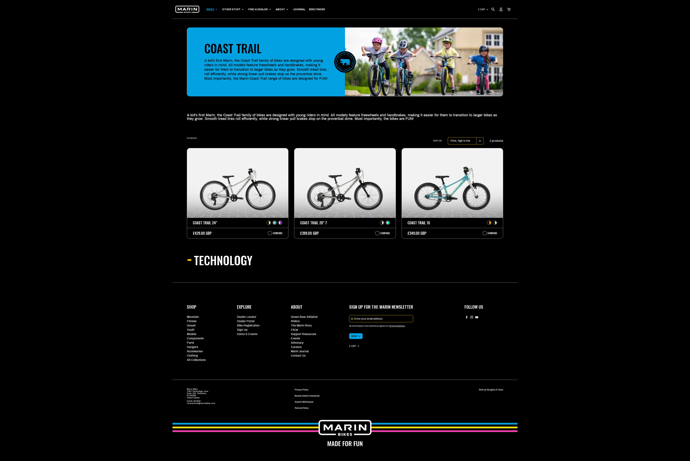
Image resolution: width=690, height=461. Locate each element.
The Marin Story (301, 325)
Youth (190, 329)
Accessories (195, 351)
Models (191, 334)
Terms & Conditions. (397, 326)
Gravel (191, 325)
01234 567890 (194, 401)
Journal (299, 9)
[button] (509, 9)
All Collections (196, 359)
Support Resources (303, 334)
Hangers (192, 346)
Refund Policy (302, 408)
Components (195, 338)
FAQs (294, 329)
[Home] (187, 9)
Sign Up (242, 329)
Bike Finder (317, 9)
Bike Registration (248, 325)
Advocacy (297, 342)
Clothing (192, 355)
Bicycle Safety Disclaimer (307, 396)
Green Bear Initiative (304, 316)
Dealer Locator (246, 316)
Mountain (193, 316)
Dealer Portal (245, 321)
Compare (275, 233)
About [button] (280, 9)
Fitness (191, 321)
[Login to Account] (501, 9)
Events (295, 338)
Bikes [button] (210, 9)
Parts (190, 342)
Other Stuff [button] (231, 9)
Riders (295, 321)
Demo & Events (247, 334)
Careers (296, 346)
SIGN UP (354, 336)
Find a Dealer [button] (258, 9)
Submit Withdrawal (304, 402)
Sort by (437, 141)
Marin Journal (300, 351)
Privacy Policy (301, 390)
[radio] (269, 223)
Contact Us (298, 355)
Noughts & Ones (495, 390)
